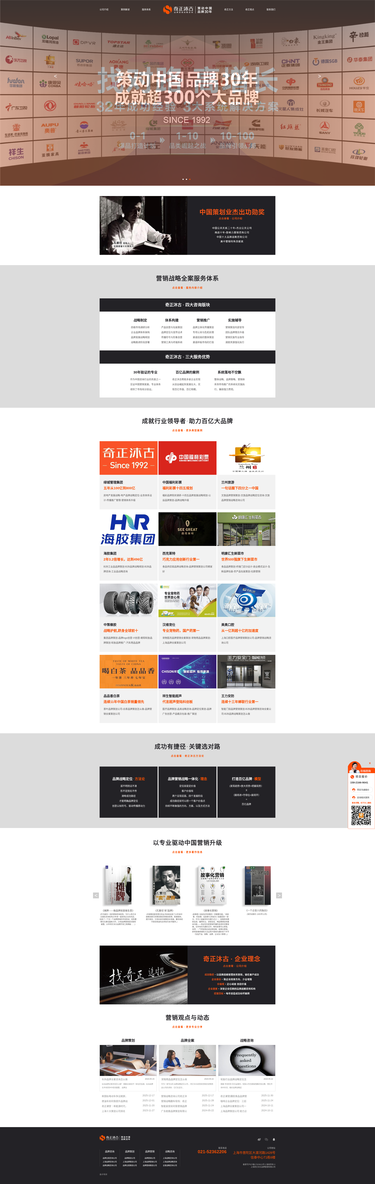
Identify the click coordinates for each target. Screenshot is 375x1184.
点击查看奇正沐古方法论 (187, 756)
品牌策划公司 (130, 1158)
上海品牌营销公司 (150, 1162)
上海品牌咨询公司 (110, 1162)
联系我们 (271, 9)
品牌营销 (150, 1151)
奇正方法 (228, 9)
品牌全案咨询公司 (110, 1158)
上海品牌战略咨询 (170, 1162)
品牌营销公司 (150, 1158)
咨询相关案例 (363, 797)
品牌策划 (129, 1151)
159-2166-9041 (359, 782)
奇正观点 (249, 9)
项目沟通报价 (363, 789)
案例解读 (125, 9)
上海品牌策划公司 (130, 1162)
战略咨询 (170, 1151)
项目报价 (362, 776)
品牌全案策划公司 (130, 1165)
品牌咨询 (109, 1151)
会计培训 (103, 1174)
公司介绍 (104, 9)
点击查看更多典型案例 (187, 430)
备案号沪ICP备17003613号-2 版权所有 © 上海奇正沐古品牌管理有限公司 (259, 1165)
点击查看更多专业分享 (187, 1027)
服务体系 (146, 9)
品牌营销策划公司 (150, 1165)
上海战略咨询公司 (170, 1158)
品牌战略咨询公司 (110, 1165)
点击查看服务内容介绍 (187, 288)
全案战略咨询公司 (170, 1165)
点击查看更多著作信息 (187, 852)
